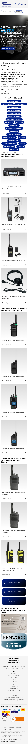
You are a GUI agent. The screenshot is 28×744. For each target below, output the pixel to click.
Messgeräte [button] (22, 137)
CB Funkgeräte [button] (9, 122)
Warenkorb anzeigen (14, 675)
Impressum (14, 695)
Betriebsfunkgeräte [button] (21, 104)
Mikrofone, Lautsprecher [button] (9, 137)
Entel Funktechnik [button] (6, 47)
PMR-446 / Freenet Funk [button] (14, 113)
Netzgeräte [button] (22, 143)
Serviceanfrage (14, 688)
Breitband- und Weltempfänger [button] (14, 128)
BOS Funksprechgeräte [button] (14, 110)
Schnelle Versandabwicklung (16, 591)
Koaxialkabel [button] (20, 146)
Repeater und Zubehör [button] (14, 101)
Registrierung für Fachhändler (12, 600)
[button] (2, 37)
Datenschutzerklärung (14, 701)
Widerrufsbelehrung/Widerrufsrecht (14, 699)
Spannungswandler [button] (9, 146)
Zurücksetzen (19, 11)
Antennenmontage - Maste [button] (9, 143)
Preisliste (14, 681)
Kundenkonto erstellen (14, 690)
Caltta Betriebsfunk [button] (7, 104)
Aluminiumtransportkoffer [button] (14, 134)
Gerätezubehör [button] (14, 131)
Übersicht (14, 673)
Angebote (14, 677)
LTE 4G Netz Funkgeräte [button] (14, 116)
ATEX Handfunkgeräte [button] (14, 107)
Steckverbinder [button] (14, 149)
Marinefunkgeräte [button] (14, 125)
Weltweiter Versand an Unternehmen (14, 583)
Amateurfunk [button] (19, 122)
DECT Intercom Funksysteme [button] (14, 119)
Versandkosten (14, 686)
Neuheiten (14, 679)
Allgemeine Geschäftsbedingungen (14, 697)
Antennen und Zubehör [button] (14, 140)
